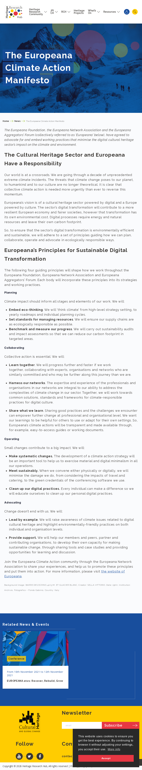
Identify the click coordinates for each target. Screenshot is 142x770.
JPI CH (52, 11)
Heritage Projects (79, 11)
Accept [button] (106, 758)
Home (6, 121)
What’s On (92, 11)
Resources (109, 11)
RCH (63, 11)
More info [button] (114, 749)
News (17, 121)
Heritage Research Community (36, 12)
